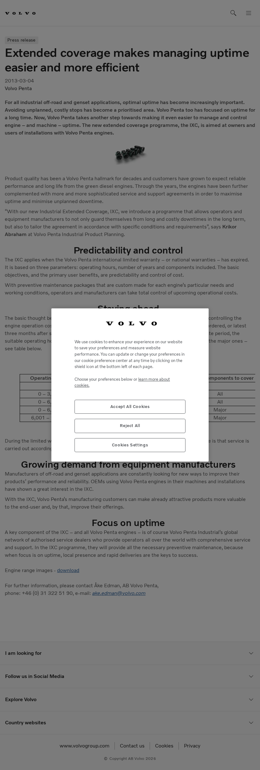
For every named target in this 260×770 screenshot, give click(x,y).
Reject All (130, 425)
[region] (130, 385)
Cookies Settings (130, 445)
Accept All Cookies (130, 406)
